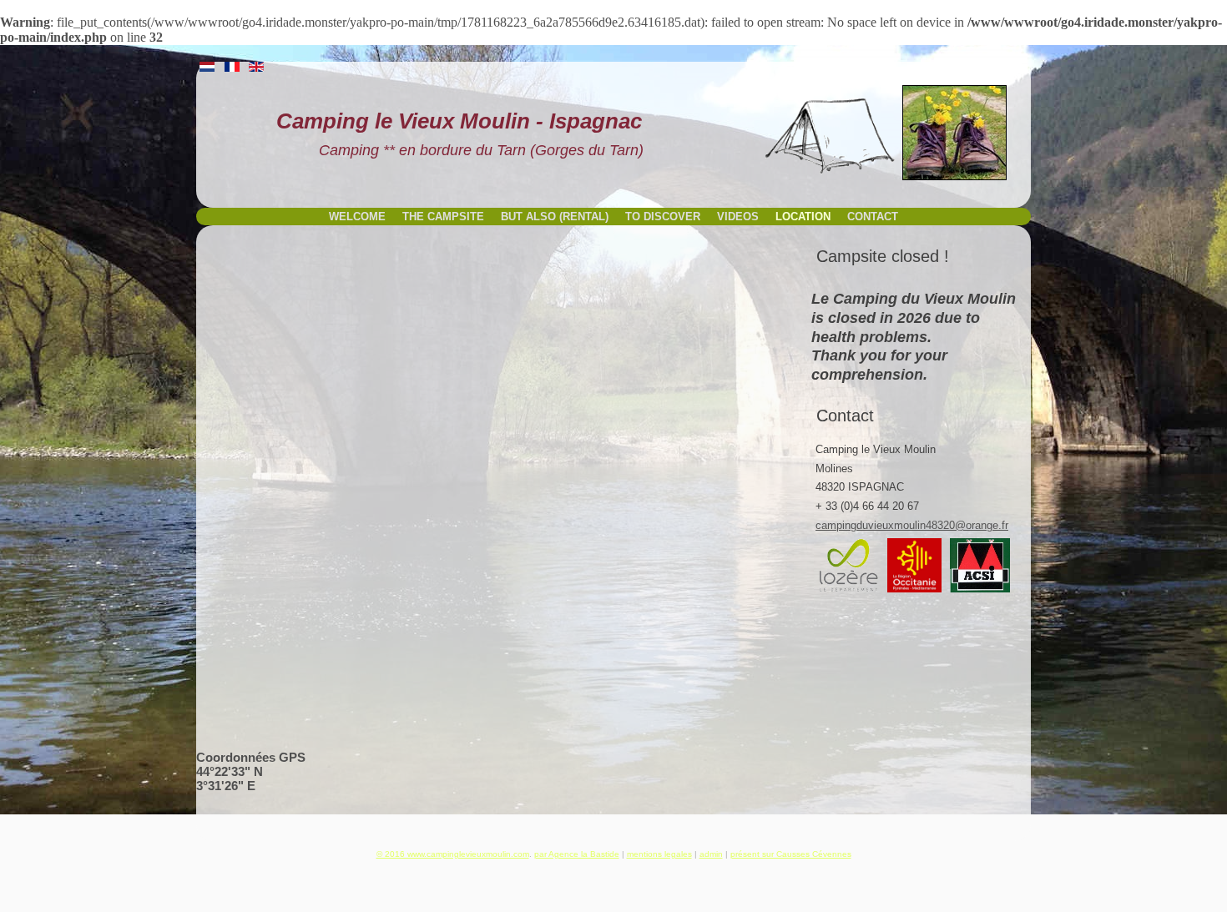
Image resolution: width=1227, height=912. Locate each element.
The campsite (443, 216)
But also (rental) (554, 216)
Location (803, 216)
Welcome (357, 216)
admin (711, 854)
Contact (872, 216)
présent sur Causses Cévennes (790, 854)
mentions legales (659, 854)
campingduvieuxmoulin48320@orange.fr (911, 525)
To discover (662, 216)
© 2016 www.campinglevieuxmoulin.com (452, 854)
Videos (738, 216)
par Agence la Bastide (576, 854)
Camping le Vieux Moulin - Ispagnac (459, 121)
